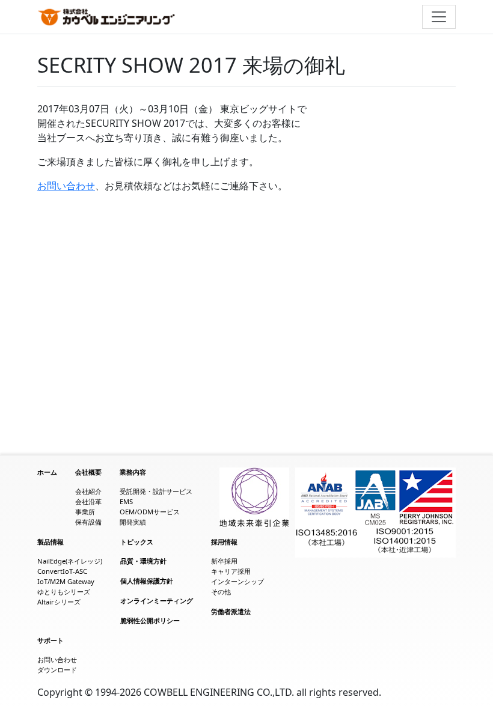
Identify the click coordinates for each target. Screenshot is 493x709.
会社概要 (88, 471)
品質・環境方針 (143, 560)
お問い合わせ (66, 185)
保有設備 (88, 521)
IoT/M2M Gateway (65, 581)
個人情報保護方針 (146, 580)
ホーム (47, 471)
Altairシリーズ (59, 601)
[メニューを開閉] (439, 17)
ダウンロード (57, 669)
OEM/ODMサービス (150, 511)
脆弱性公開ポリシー (150, 620)
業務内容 (133, 471)
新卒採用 (224, 560)
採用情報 (224, 541)
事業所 (85, 511)
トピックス (136, 541)
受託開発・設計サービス (156, 491)
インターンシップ (237, 581)
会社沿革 (88, 501)
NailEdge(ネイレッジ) (69, 560)
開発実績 (133, 521)
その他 (221, 591)
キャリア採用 (231, 571)
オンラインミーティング (156, 600)
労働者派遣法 (231, 611)
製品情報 (50, 541)
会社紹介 (88, 491)
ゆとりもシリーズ (63, 591)
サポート (50, 640)
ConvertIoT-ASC (62, 571)
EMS (126, 501)
